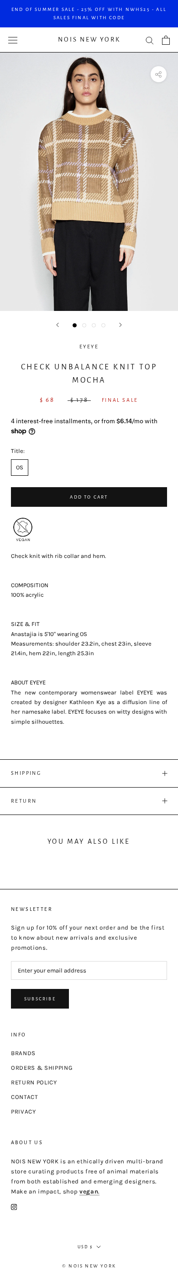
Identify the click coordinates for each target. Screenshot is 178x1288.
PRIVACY (23, 1111)
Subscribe (40, 998)
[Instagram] (14, 1207)
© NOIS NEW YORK (89, 1265)
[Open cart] (166, 40)
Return (24, 801)
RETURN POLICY (34, 1082)
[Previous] (57, 325)
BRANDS (23, 1053)
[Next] (120, 325)
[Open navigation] (12, 40)
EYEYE (89, 346)
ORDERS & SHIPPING (42, 1067)
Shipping (26, 773)
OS (19, 467)
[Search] (150, 40)
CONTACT (24, 1096)
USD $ (85, 1247)
